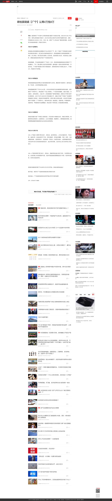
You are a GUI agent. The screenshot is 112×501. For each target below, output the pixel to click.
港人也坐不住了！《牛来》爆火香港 (83, 205)
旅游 (89, 294)
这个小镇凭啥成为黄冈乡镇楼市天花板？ (50, 237)
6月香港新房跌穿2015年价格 (82, 47)
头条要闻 (77, 77)
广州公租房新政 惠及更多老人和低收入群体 (85, 41)
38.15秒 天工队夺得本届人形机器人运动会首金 (51, 431)
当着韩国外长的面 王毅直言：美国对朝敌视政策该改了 (54, 309)
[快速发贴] (21, 32)
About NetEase (42, 499)
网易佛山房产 (23, 18)
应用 (16, 1)
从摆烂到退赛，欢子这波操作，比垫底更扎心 (85, 202)
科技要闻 (77, 213)
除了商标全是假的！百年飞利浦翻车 (83, 145)
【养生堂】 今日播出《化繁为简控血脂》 (50, 456)
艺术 (77, 294)
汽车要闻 (77, 241)
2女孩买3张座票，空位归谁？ (46, 448)
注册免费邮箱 (101, 1)
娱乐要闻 (77, 187)
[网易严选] (84, 1)
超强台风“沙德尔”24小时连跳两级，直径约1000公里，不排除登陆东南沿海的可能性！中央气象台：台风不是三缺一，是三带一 (54, 342)
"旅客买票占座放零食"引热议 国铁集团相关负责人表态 (53, 301)
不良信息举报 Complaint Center (70, 499)
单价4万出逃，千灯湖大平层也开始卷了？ (45, 191)
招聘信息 (55, 499)
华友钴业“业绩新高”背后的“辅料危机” (83, 142)
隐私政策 (62, 499)
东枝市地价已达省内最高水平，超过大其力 (50, 464)
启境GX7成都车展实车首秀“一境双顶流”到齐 (85, 267)
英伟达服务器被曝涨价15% (81, 139)
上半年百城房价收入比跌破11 (82, 44)
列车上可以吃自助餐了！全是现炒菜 (48, 439)
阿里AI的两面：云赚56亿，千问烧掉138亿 (84, 234)
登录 (96, 1)
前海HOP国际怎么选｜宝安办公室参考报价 (84, 320)
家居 (81, 294)
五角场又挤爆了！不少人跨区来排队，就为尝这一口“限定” (54, 375)
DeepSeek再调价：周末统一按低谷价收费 (84, 226)
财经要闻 (77, 127)
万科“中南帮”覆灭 (43, 317)
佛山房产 (77, 25)
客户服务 (58, 499)
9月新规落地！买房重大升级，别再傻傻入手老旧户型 (56, 332)
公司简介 (47, 499)
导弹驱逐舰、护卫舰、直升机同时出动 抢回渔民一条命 (54, 382)
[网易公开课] (80, 1)
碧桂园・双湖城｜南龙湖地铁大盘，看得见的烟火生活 (53, 255)
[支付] (88, 1)
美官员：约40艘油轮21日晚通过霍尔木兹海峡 (51, 292)
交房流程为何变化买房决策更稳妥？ (48, 400)
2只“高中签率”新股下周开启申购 (47, 472)
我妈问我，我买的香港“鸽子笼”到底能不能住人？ (55, 208)
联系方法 (51, 499)
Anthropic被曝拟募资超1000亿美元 (83, 232)
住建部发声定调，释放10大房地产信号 (84, 38)
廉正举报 (78, 499)
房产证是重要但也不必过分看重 (50, 408)
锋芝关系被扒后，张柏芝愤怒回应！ (83, 199)
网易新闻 (80, 18)
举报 (71, 25)
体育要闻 (77, 153)
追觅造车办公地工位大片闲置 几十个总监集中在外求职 (54, 227)
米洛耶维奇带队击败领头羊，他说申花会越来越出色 (53, 284)
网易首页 (12, 1)
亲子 (85, 294)
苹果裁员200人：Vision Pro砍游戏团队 (84, 229)
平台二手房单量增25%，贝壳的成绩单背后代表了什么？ (54, 479)
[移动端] (76, 1)
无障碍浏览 (21, 1)
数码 (93, 294)
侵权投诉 (82, 499)
